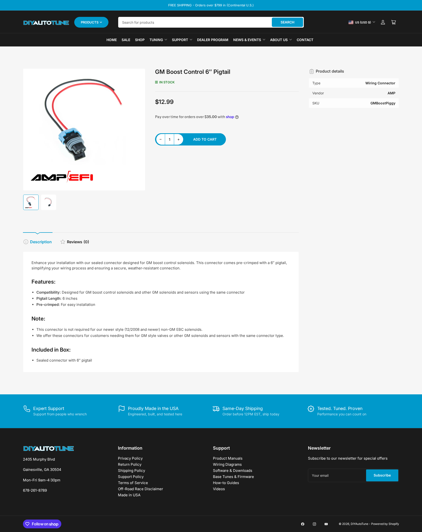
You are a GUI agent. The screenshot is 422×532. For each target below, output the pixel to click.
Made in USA (129, 495)
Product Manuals (228, 458)
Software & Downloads (232, 470)
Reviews (78, 241)
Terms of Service (133, 482)
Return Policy (129, 464)
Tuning (156, 40)
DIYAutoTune (359, 524)
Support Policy (131, 476)
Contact (305, 40)
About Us (279, 40)
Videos (219, 489)
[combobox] (211, 22)
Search (287, 22)
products (89, 22)
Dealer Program (212, 40)
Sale (126, 40)
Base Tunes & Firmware (233, 476)
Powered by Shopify (385, 524)
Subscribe (382, 475)
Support (180, 40)
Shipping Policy (131, 470)
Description (41, 241)
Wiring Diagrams (227, 464)
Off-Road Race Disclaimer (140, 489)
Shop (140, 40)
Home (111, 40)
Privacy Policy (130, 458)
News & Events (247, 40)
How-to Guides (226, 482)
